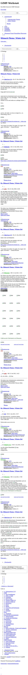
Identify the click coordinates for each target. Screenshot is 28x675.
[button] (4, 61)
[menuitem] (13, 19)
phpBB (8, 657)
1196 (10, 66)
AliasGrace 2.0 (4, 65)
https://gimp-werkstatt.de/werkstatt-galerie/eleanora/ (13, 174)
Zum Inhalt (3, 9)
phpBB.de (17, 661)
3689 (10, 429)
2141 (10, 169)
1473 (10, 257)
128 (10, 394)
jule (1, 392)
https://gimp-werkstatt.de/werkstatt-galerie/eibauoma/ (13, 262)
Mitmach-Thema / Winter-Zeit (13, 38)
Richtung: (14, 568)
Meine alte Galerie (5, 215)
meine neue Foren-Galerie (18, 344)
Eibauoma (3, 255)
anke (2, 166)
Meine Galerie (4, 213)
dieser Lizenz (4, 288)
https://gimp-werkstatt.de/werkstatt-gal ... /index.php (13, 121)
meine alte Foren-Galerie (5, 344)
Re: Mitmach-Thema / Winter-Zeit (11, 141)
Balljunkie (3, 132)
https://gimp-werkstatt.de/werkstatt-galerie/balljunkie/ (14, 160)
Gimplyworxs (4, 427)
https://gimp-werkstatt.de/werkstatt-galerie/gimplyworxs (14, 434)
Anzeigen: (4, 567)
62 (9, 134)
